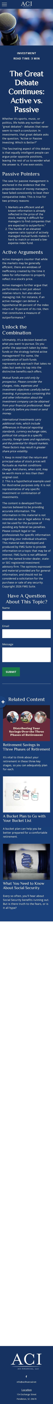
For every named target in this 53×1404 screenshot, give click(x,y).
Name (6, 608)
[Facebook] (26, 1376)
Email (5, 626)
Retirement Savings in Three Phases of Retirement (26, 747)
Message (7, 644)
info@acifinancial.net (26, 1382)
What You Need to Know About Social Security (23, 885)
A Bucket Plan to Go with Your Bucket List (24, 818)
